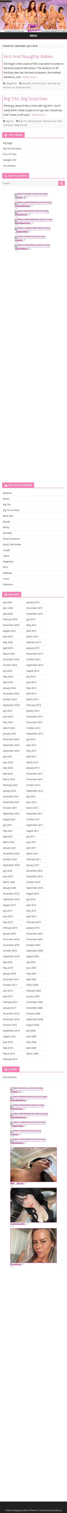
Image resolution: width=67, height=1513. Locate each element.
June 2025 (8, 636)
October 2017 (10, 984)
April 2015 (31, 630)
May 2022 (8, 767)
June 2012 (31, 802)
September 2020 (11, 865)
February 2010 (33, 922)
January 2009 (32, 996)
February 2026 (10, 619)
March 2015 (32, 636)
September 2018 (11, 956)
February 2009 (33, 990)
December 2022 (11, 739)
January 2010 (32, 927)
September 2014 (34, 665)
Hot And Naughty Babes (28, 56)
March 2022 (9, 779)
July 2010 (30, 899)
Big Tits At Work (11, 510)
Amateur (7, 492)
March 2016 (9, 1053)
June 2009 (31, 967)
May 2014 (31, 688)
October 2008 (33, 1013)
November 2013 (34, 722)
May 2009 (31, 973)
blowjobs (26, 83)
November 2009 (34, 939)
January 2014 (32, 710)
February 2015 (33, 642)
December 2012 (34, 773)
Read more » (30, 77)
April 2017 (8, 996)
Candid (6, 550)
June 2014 (31, 682)
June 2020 (8, 876)
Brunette (7, 532)
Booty (6, 527)
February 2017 (10, 1002)
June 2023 (8, 716)
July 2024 (7, 670)
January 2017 (9, 1007)
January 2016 (32, 602)
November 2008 (34, 1007)
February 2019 (10, 927)
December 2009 (34, 933)
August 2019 (9, 905)
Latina (6, 555)
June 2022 (8, 762)
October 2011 (33, 819)
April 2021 (8, 836)
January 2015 (32, 648)
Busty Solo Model (12, 544)
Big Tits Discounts (12, 148)
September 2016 (11, 1030)
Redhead (7, 572)
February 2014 (33, 705)
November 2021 (11, 802)
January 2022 (9, 790)
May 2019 (8, 922)
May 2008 (31, 1042)
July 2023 (7, 710)
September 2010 (34, 887)
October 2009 (33, 945)
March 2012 (32, 807)
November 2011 (34, 813)
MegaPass (11, 83)
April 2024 (8, 682)
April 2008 (31, 1047)
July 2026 (7, 602)
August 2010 (32, 893)
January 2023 (9, 733)
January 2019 (9, 933)
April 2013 (31, 756)
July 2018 (7, 962)
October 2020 (10, 859)
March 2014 (32, 699)
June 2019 (8, 916)
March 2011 (32, 853)
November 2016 (11, 1019)
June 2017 (8, 990)
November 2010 (34, 876)
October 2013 (33, 728)
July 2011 (30, 836)
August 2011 (32, 830)
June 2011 (31, 842)
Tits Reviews (9, 165)
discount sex (54, 83)
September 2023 (11, 705)
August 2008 (32, 1024)
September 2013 (34, 733)
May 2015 (31, 625)
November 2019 (11, 893)
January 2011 (32, 865)
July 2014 (30, 676)
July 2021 (7, 825)
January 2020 (9, 887)
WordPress (56, 1510)
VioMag (15, 1510)
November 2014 (34, 653)
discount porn (39, 83)
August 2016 (9, 1036)
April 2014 (31, 693)
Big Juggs (7, 142)
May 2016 (8, 1047)
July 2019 (7, 910)
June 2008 (31, 1036)
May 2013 (31, 750)
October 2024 (10, 665)
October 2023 (10, 699)
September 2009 (34, 950)
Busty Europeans (11, 538)
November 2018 (11, 945)
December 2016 (11, 1013)
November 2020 (11, 853)
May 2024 (8, 676)
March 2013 (32, 762)
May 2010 (31, 910)
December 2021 (11, 796)
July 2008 (30, 1030)
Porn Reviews (10, 1077)
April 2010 (31, 916)
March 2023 (9, 728)
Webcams (8, 584)
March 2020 (9, 882)
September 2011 (34, 825)
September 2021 (11, 813)
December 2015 (34, 608)
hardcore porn (23, 87)
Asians (6, 498)
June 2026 (8, 608)
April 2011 (31, 847)
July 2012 (30, 796)
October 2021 (10, 807)
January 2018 (9, 973)
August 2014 (32, 670)
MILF (5, 567)
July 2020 (7, 870)
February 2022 (10, 785)
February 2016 (10, 1059)
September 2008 (34, 1019)
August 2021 (9, 819)
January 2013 (32, 767)
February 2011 (33, 859)
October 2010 (33, 882)
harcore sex (9, 87)
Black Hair (8, 515)
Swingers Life (9, 159)
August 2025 (9, 630)
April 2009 (31, 979)
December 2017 (11, 979)
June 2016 (8, 1042)
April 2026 (8, 613)
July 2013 (30, 739)
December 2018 (11, 939)
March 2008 (32, 1053)
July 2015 (30, 619)
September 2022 (11, 750)
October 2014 (33, 659)
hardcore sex (20, 125)
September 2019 (11, 899)
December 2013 (34, 716)
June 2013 (31, 745)
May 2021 (8, 830)
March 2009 (32, 984)
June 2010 (31, 905)
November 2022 (11, 745)
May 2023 (8, 722)
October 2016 (10, 1024)
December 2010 (34, 870)
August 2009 (32, 956)
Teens (6, 578)
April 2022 (8, 773)
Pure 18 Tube (10, 154)
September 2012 (34, 790)
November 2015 (34, 613)
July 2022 (7, 756)
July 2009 (30, 962)
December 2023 (11, 693)
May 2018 (8, 967)
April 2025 (8, 648)
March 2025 (9, 653)
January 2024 (9, 688)
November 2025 (11, 625)
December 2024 (11, 659)
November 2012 (34, 779)
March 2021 (9, 842)
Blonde (6, 521)
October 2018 (10, 950)
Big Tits (10, 121)
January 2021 (9, 847)
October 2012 (33, 785)
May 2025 (8, 642)
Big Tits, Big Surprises (25, 98)
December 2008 (34, 1002)
